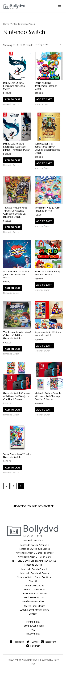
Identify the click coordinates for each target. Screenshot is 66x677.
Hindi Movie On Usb (34, 597)
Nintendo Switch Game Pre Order (35, 577)
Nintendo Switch (19, 23)
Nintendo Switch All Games (34, 573)
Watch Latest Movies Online (35, 609)
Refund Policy (33, 621)
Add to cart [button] (13, 99)
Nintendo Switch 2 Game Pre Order (35, 552)
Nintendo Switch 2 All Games (34, 548)
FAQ (33, 629)
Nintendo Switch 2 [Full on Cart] (34, 556)
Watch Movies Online (33, 601)
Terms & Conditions (33, 625)
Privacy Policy (33, 633)
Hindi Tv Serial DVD (34, 589)
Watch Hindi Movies (34, 605)
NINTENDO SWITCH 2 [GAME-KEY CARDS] (34, 560)
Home (6, 23)
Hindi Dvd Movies (34, 585)
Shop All (33, 581)
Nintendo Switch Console (34, 569)
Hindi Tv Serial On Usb (35, 593)
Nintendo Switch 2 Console (34, 544)
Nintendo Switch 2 (33, 540)
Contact (33, 613)
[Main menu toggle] (59, 6)
